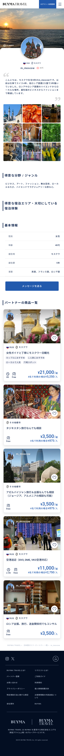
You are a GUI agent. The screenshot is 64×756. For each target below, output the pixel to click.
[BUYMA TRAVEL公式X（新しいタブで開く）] (13, 659)
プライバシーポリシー (16, 689)
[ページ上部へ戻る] (56, 659)
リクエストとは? (41, 670)
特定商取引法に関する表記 (17, 695)
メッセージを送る (32, 286)
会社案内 (10, 704)
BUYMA (38, 704)
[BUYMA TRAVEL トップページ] (21, 4)
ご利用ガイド (40, 676)
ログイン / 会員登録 (47, 4)
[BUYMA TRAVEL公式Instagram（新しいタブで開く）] (7, 659)
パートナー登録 (13, 676)
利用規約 (38, 683)
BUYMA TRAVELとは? (16, 670)
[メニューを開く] (60, 4)
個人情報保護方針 (42, 689)
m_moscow (23, 314)
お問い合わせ (12, 683)
